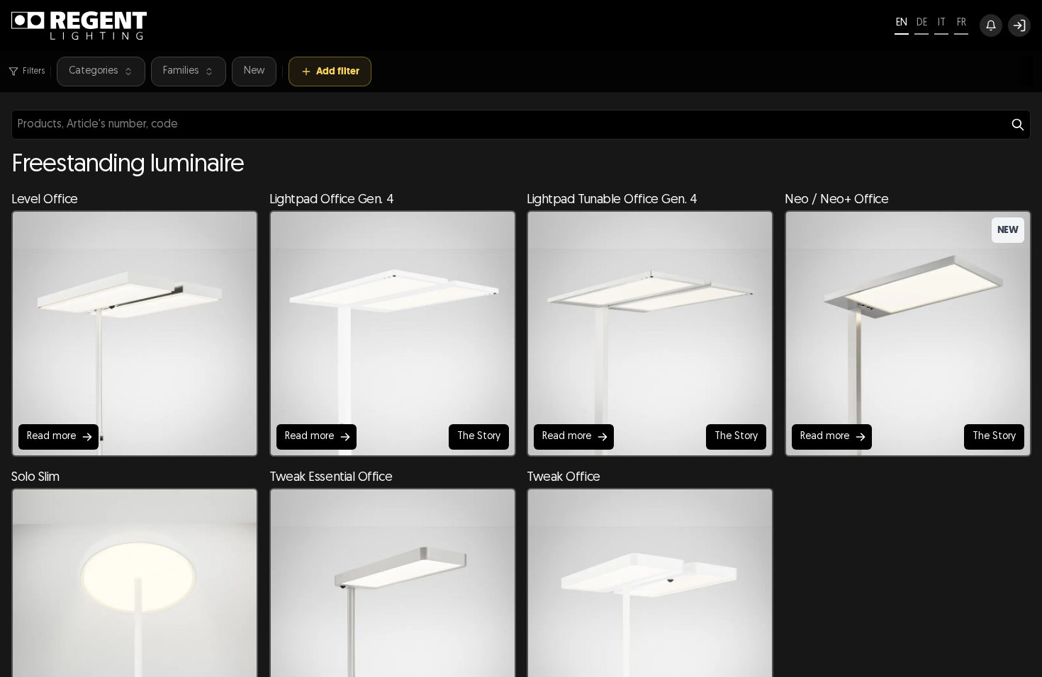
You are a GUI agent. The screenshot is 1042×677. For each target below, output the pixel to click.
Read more (51, 436)
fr (961, 23)
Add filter (337, 71)
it (942, 23)
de (922, 23)
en (901, 23)
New (254, 71)
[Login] (1019, 25)
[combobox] (521, 125)
